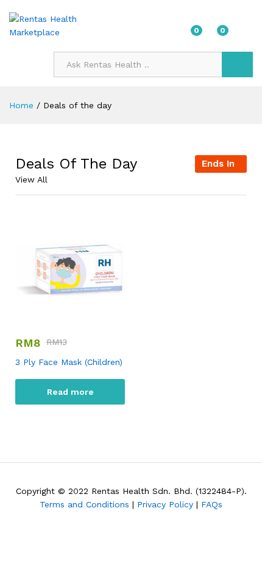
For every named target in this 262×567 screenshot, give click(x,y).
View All (31, 179)
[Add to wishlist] (82, 315)
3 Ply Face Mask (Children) (68, 362)
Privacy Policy (165, 504)
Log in (245, 34)
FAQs (211, 504)
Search (237, 64)
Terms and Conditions (84, 504)
